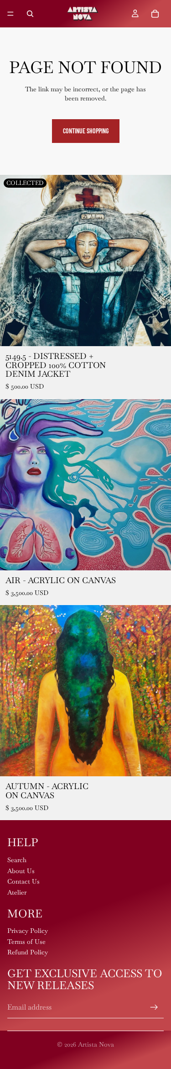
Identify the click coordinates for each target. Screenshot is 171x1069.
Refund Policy (27, 952)
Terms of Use (26, 941)
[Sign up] (154, 1007)
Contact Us (23, 881)
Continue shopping (86, 131)
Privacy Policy (27, 931)
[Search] (30, 14)
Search (16, 860)
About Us (21, 871)
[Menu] (10, 13)
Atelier (16, 892)
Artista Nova (96, 1044)
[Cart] (155, 14)
